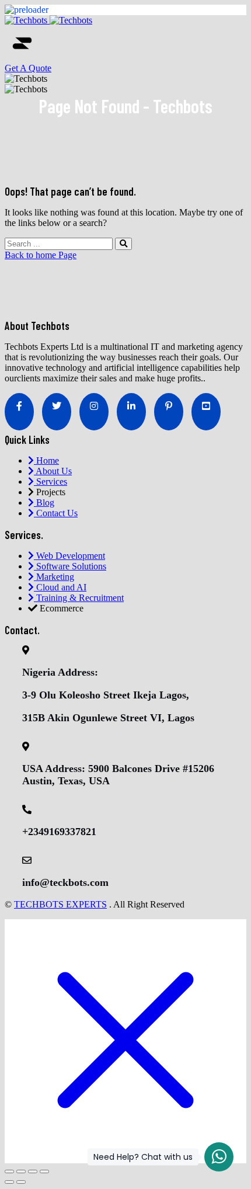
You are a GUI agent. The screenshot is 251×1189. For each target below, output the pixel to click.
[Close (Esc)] (44, 1171)
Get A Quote (28, 68)
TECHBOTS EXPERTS (60, 904)
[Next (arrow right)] (21, 1182)
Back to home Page (40, 255)
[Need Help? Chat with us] (218, 1156)
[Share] (32, 1171)
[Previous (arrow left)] (9, 1182)
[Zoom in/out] (9, 1171)
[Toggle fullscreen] (21, 1171)
